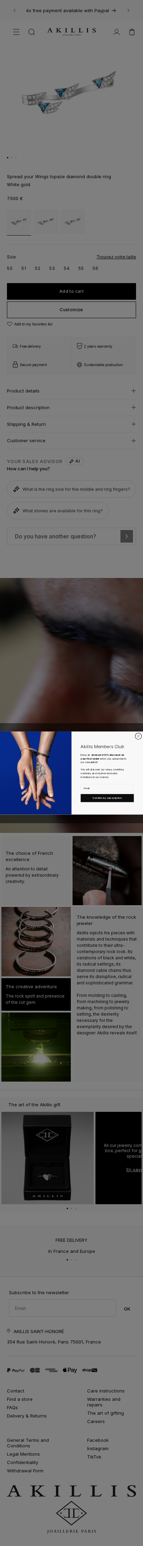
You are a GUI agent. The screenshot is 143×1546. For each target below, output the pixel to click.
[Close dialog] (138, 736)
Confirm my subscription (107, 798)
